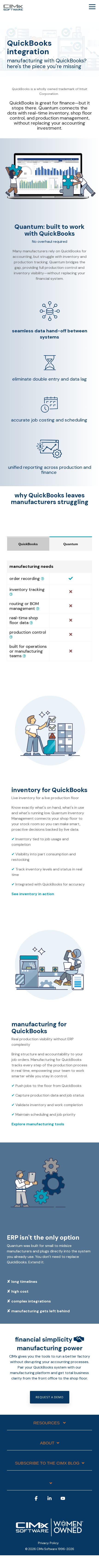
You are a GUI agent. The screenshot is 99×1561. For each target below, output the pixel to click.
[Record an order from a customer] (42, 579)
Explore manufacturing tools (38, 1124)
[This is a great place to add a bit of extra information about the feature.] (37, 609)
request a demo (50, 1397)
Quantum (70, 544)
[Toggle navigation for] (49, 1485)
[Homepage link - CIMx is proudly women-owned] (49, 1535)
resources (47, 1423)
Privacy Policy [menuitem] (48, 1543)
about (47, 1443)
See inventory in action (33, 893)
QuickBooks (28, 544)
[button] (92, 6)
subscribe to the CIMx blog (47, 1463)
